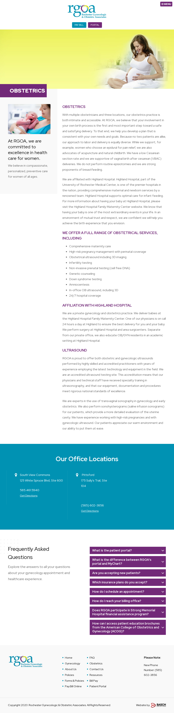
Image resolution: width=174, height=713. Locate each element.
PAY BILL (79, 25)
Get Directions (28, 495)
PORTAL (95, 25)
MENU (167, 4)
